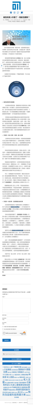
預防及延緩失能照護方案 (16, 393)
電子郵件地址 (4, 319)
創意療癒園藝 (15, 369)
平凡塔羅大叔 (7, 375)
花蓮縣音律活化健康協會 (20, 387)
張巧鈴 (13, 374)
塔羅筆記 (14, 372)
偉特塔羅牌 (24, 367)
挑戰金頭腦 (24, 375)
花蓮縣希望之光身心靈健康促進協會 (17, 383)
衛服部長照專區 (15, 207)
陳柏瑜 (16, 392)
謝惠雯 (9, 392)
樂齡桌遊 (22, 377)
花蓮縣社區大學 (7, 387)
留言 (3, 297)
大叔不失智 (27, 372)
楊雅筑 (15, 377)
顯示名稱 (4, 315)
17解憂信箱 (17, 367)
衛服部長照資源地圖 (17, 230)
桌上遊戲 (10, 377)
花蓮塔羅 (16, 382)
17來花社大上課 (7, 367)
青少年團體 (25, 392)
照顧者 (18, 21)
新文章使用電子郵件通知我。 (10, 329)
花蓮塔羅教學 (22, 383)
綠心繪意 (21, 380)
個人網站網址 (4, 323)
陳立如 (20, 392)
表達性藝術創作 (23, 389)
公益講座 (7, 369)
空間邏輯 (17, 380)
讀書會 (13, 392)
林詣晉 (14, 21)
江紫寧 (26, 377)
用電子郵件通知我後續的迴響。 (11, 326)
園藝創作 (22, 369)
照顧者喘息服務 (11, 380)
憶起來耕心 (18, 375)
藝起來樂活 (12, 390)
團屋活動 (9, 372)
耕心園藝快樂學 (9, 382)
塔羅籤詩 (20, 372)
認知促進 (23, 21)
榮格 (18, 377)
